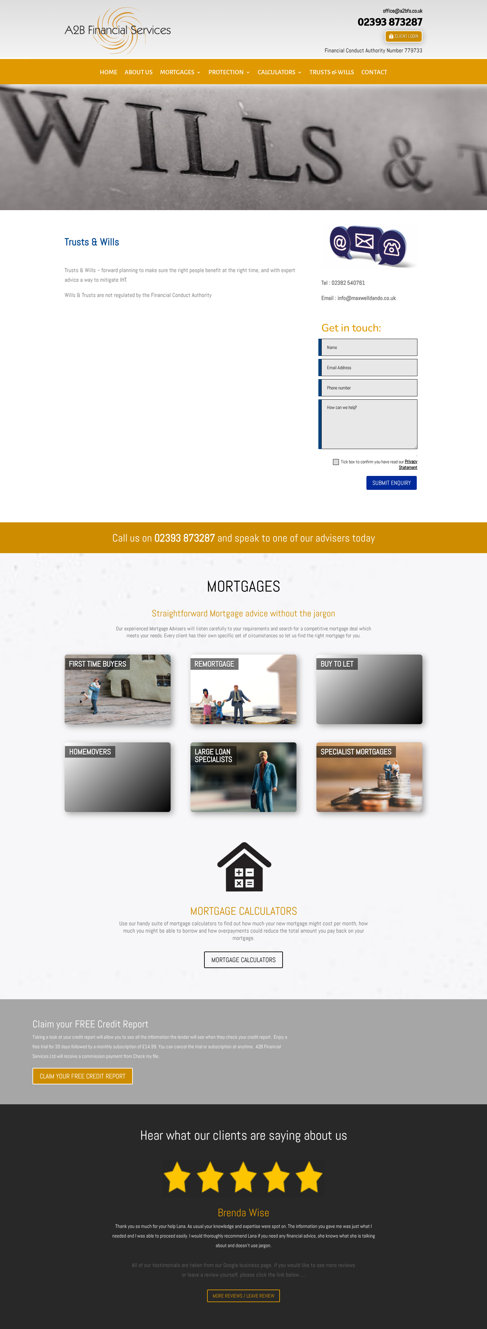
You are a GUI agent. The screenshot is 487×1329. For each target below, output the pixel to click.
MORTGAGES (177, 73)
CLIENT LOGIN (406, 36)
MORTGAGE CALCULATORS (243, 959)
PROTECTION (226, 73)
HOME (108, 73)
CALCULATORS (277, 73)
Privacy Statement (408, 464)
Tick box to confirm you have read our (379, 464)
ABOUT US (139, 73)
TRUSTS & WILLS (331, 73)
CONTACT (374, 73)
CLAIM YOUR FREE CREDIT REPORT (83, 1076)
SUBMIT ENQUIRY (391, 483)
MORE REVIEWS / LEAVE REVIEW (243, 1296)
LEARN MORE (277, 716)
